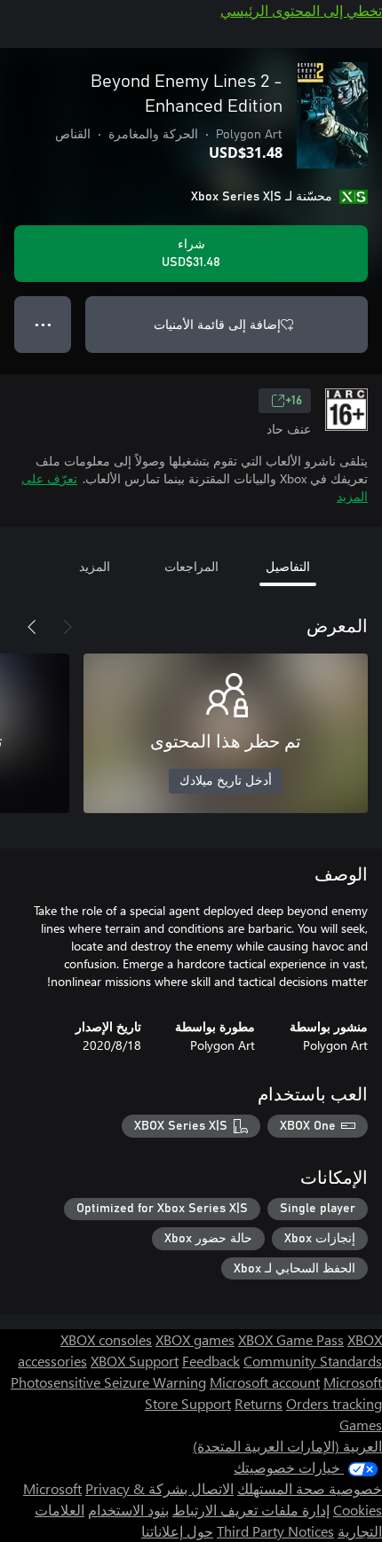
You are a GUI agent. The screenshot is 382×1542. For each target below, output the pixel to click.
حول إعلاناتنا (177, 1531)
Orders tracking (334, 1403)
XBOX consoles (106, 1339)
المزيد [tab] (94, 566)
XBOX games (195, 1339)
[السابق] (67, 626)
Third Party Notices (275, 1531)
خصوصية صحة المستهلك (309, 1488)
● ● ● (43, 324)
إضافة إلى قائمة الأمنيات (217, 324)
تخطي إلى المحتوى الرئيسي (301, 10)
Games (360, 1424)
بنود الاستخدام (128, 1509)
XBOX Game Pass (291, 1339)
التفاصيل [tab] (288, 566)
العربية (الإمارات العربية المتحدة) (287, 1445)
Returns (259, 1403)
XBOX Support (135, 1360)
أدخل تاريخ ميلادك (225, 781)
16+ (293, 401)
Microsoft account (265, 1382)
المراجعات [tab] (191, 566)
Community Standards (312, 1360)
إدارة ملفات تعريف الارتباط (251, 1509)
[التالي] (32, 626)
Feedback (211, 1360)
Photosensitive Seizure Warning (108, 1382)
